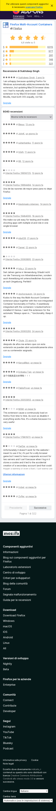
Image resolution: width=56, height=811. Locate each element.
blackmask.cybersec (28, 204)
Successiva (40, 507)
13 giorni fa (37, 173)
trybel (21, 487)
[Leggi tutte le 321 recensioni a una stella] (28, 63)
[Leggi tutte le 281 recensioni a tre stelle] (28, 55)
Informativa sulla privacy (15, 760)
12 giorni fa (27, 161)
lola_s (21, 268)
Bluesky (8, 743)
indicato (35, 769)
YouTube (8, 732)
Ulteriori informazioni (14, 474)
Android (8, 637)
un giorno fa (32, 133)
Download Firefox (14, 615)
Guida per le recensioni (17, 599)
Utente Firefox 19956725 (18, 173)
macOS (7, 626)
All (4, 648)
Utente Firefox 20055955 (18, 400)
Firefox (17, 28)
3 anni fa (40, 77)
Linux (6, 642)
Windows (8, 620)
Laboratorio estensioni (17, 567)
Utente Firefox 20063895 (18, 259)
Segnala (7, 103)
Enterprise (9, 684)
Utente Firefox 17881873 (17, 437)
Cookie (34, 760)
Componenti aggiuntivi (18, 546)
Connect (8, 700)
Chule (21, 340)
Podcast (8, 748)
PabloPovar (24, 388)
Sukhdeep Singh (26, 77)
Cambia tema (9, 796)
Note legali (8, 763)
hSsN (20, 152)
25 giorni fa (30, 340)
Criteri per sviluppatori (16, 578)
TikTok (7, 737)
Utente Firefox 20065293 (18, 331)
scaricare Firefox (34, 7)
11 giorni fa (37, 143)
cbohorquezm (25, 294)
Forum (7, 589)
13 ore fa (30, 124)
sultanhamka (24, 143)
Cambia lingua (10, 791)
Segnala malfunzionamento (19, 594)
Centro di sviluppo (14, 572)
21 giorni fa (32, 238)
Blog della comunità (15, 583)
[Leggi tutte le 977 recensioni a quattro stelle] (28, 51)
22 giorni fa (31, 247)
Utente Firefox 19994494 (18, 185)
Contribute (9, 705)
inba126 (22, 238)
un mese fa (35, 362)
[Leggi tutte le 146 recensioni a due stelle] (28, 59)
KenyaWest (23, 362)
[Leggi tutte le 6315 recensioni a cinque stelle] (28, 47)
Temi (29, 16)
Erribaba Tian (25, 372)
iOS (5, 631)
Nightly (7, 663)
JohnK (21, 133)
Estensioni (18, 16)
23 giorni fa (37, 259)
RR (19, 161)
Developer (9, 711)
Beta (6, 669)
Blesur (21, 124)
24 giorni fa (39, 294)
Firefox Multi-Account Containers (31, 24)
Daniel (21, 247)
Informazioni (10, 552)
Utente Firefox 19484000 (18, 216)
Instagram (9, 726)
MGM (21, 409)
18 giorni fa (37, 216)
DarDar (21, 446)
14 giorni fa (37, 185)
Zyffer (21, 496)
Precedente (15, 507)
